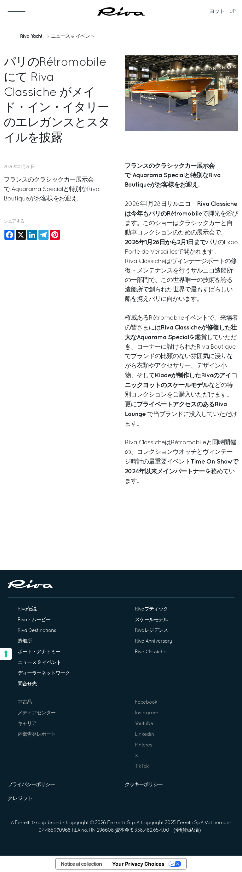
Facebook (146, 702)
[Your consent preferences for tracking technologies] (6, 654)
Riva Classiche (150, 652)
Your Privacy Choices (138, 864)
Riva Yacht (31, 36)
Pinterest (144, 745)
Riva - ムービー (34, 620)
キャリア (27, 724)
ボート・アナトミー (39, 652)
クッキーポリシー (144, 785)
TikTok (142, 766)
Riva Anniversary (153, 641)
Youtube (144, 724)
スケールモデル (151, 620)
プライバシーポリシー (31, 785)
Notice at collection (81, 864)
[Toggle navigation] (18, 11)
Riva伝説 (27, 609)
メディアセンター (36, 713)
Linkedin (144, 734)
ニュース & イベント (73, 36)
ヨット (217, 11)
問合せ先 (27, 684)
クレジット (20, 798)
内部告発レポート (36, 734)
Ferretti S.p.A (123, 823)
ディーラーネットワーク (44, 673)
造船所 (25, 641)
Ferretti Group (30, 823)
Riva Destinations (37, 630)
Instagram (146, 713)
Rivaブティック (151, 609)
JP (233, 11)
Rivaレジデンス (151, 630)
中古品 (25, 702)
